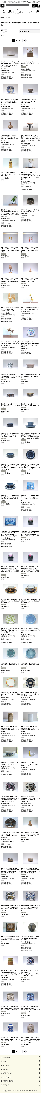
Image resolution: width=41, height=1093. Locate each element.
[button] (2, 5)
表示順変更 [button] (25, 31)
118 (24, 40)
